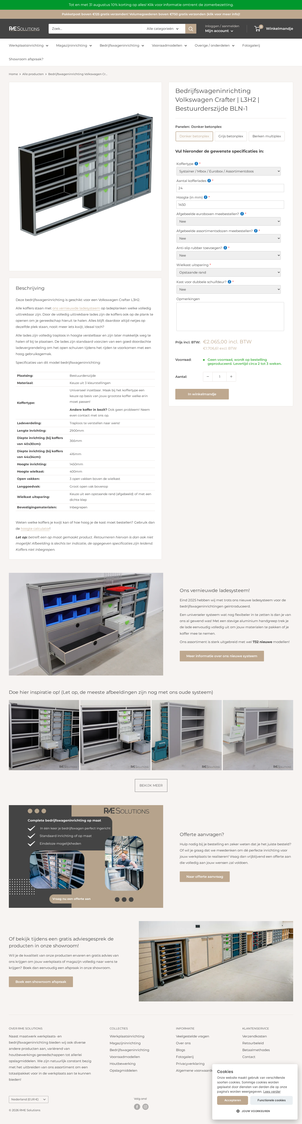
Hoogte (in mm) (189, 197)
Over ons (183, 1043)
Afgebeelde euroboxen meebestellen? (207, 214)
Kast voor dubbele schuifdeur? (201, 282)
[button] (255, 1111)
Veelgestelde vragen (192, 1036)
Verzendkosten (254, 1036)
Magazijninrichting (71, 45)
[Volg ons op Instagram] (145, 1107)
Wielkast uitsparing (192, 265)
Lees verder (272, 1091)
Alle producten (33, 74)
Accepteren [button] (232, 1100)
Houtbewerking (123, 1064)
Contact (248, 1057)
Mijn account (217, 31)
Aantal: (181, 376)
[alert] (255, 1092)
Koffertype (184, 163)
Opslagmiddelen (123, 1070)
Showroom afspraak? (26, 59)
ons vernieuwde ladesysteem (76, 308)
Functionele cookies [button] (272, 1100)
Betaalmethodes (256, 1050)
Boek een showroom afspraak (40, 982)
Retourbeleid (253, 1043)
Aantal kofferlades (191, 181)
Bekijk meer (151, 785)
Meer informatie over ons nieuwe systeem (221, 656)
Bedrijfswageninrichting (119, 45)
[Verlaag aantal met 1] (207, 376)
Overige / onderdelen (212, 45)
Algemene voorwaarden (196, 1070)
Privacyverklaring (190, 1064)
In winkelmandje (202, 394)
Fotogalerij (251, 45)
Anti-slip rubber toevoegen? (199, 248)
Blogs (180, 1050)
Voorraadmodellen (167, 45)
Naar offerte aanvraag (204, 876)
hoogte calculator (35, 528)
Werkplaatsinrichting (26, 45)
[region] (151, 5)
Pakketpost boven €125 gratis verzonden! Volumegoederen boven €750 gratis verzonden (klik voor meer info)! (151, 14)
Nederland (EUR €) (24, 1099)
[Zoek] (190, 29)
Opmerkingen (188, 299)
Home (13, 74)
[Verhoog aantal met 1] (231, 376)
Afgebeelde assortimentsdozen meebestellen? (214, 231)
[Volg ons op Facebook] (137, 1107)
